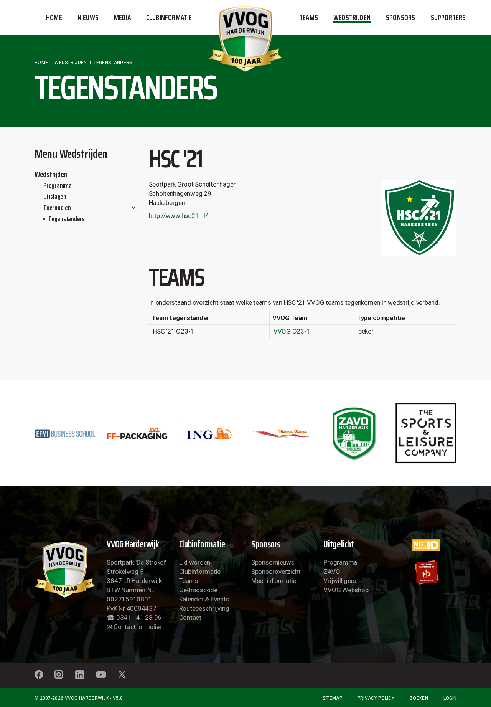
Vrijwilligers (339, 581)
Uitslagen (54, 196)
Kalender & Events (204, 599)
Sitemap (332, 698)
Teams (188, 581)
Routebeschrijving (204, 608)
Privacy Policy (376, 698)
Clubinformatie (200, 571)
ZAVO (331, 571)
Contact (190, 617)
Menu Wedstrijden (71, 154)
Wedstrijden (51, 174)
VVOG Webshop (345, 590)
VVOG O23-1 (292, 331)
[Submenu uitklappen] (133, 207)
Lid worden (194, 562)
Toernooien (57, 207)
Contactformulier (138, 627)
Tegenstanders (66, 218)
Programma (57, 185)
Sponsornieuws (273, 562)
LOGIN (449, 698)
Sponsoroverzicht (276, 571)
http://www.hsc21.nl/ (178, 216)
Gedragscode (198, 590)
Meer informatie (273, 581)
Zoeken (419, 698)
